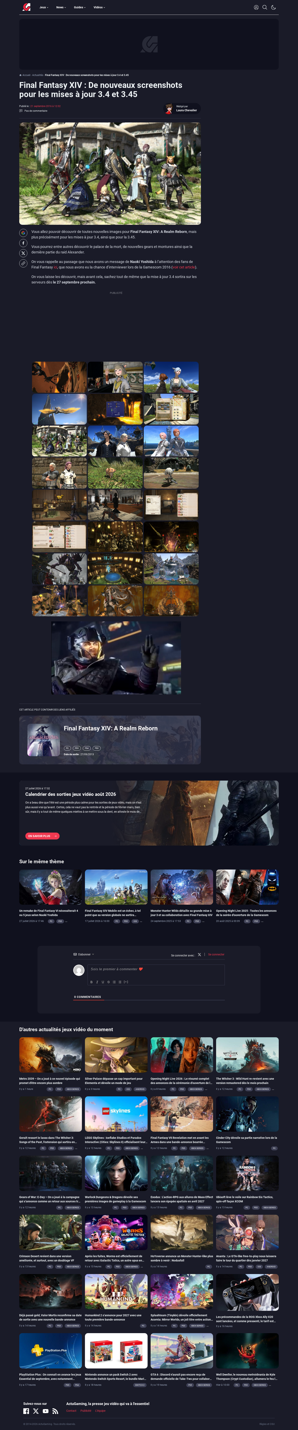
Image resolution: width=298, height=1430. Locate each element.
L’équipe (100, 1411)
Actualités (37, 75)
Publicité (85, 1411)
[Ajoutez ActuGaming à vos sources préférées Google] (23, 233)
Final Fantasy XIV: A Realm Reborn (111, 728)
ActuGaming (26, 7)
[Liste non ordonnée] (120, 982)
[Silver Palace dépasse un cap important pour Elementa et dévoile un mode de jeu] (116, 1055)
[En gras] (91, 982)
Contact (71, 1411)
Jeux (43, 7)
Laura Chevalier (186, 110)
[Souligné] (103, 982)
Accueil (26, 75)
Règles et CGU (267, 1424)
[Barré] (108, 982)
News (59, 7)
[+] (126, 981)
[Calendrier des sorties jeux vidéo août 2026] (149, 813)
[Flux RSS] (55, 1411)
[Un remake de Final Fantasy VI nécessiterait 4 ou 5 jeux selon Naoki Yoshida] (50, 887)
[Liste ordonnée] (114, 982)
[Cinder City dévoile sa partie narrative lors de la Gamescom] (247, 1114)
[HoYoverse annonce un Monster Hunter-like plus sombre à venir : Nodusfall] (182, 1232)
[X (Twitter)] (36, 1411)
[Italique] (97, 982)
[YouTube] (45, 1411)
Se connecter (216, 954)
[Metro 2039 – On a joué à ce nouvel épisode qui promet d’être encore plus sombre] (50, 1055)
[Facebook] (26, 1411)
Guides (78, 7)
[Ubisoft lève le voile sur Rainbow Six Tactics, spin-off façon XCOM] (247, 1173)
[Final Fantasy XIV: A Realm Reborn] (43, 740)
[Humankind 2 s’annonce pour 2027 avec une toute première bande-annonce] (116, 1291)
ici (55, 267)
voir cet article (184, 267)
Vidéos (98, 7)
